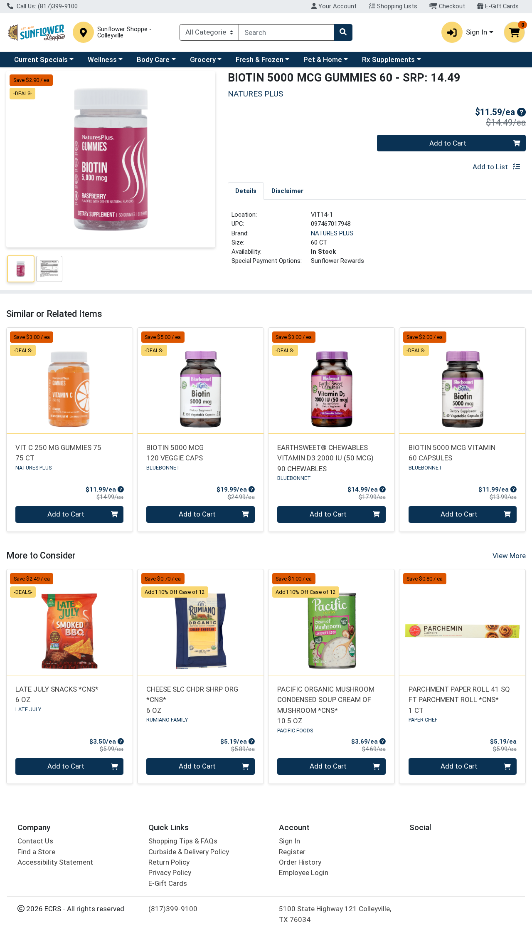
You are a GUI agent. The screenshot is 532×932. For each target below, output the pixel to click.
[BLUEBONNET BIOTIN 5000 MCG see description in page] (200, 380)
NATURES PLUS (332, 233)
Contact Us (35, 841)
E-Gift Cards (501, 6)
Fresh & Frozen (259, 59)
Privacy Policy (169, 872)
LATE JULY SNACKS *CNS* (57, 694)
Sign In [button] (476, 32)
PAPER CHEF (423, 720)
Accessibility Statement (55, 862)
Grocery (203, 59)
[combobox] (286, 32)
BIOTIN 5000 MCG (175, 452)
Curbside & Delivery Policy (188, 852)
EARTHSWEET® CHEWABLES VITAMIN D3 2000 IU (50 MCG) (325, 458)
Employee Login (303, 872)
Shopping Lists (396, 6)
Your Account (337, 6)
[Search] (343, 32)
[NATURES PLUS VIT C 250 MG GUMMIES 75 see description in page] (69, 380)
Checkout (451, 6)
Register (292, 852)
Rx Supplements (388, 59)
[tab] (246, 190)
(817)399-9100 (172, 909)
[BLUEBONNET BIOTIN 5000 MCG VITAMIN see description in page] (462, 380)
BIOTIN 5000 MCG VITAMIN (452, 452)
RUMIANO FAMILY (167, 720)
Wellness (102, 59)
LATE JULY (28, 709)
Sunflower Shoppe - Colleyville (124, 32)
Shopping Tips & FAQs (182, 841)
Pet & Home (322, 59)
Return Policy (169, 862)
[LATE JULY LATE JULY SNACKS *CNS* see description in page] (69, 622)
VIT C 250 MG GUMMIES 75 (58, 452)
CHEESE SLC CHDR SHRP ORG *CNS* (192, 699)
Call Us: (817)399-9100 (46, 6)
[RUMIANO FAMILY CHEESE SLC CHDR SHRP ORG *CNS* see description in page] (200, 622)
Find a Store (36, 852)
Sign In (289, 841)
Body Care (153, 59)
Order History (300, 862)
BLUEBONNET (163, 468)
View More (509, 555)
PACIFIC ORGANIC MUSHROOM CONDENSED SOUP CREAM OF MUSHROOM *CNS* (325, 705)
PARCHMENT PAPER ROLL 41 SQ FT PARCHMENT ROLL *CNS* (459, 699)
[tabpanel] (377, 241)
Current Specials (41, 59)
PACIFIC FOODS (295, 730)
